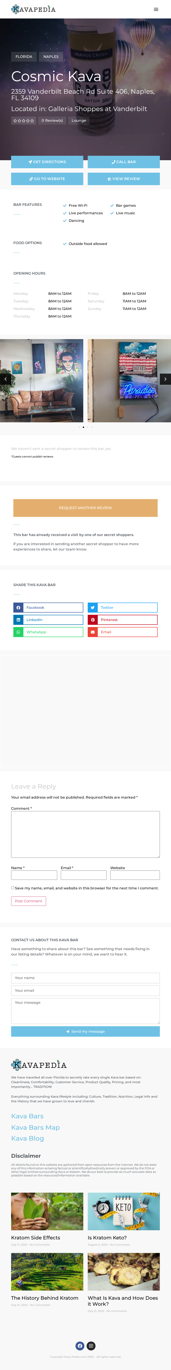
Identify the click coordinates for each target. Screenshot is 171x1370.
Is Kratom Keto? (107, 1237)
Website (117, 868)
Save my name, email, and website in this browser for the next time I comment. (87, 888)
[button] (156, 9)
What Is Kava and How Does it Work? (123, 1301)
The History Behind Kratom (44, 1298)
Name (17, 868)
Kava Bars (27, 1116)
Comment (21, 808)
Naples (51, 57)
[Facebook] (79, 1346)
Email (67, 868)
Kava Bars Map (35, 1127)
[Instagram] (91, 1346)
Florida (24, 57)
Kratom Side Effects (35, 1237)
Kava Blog (27, 1138)
